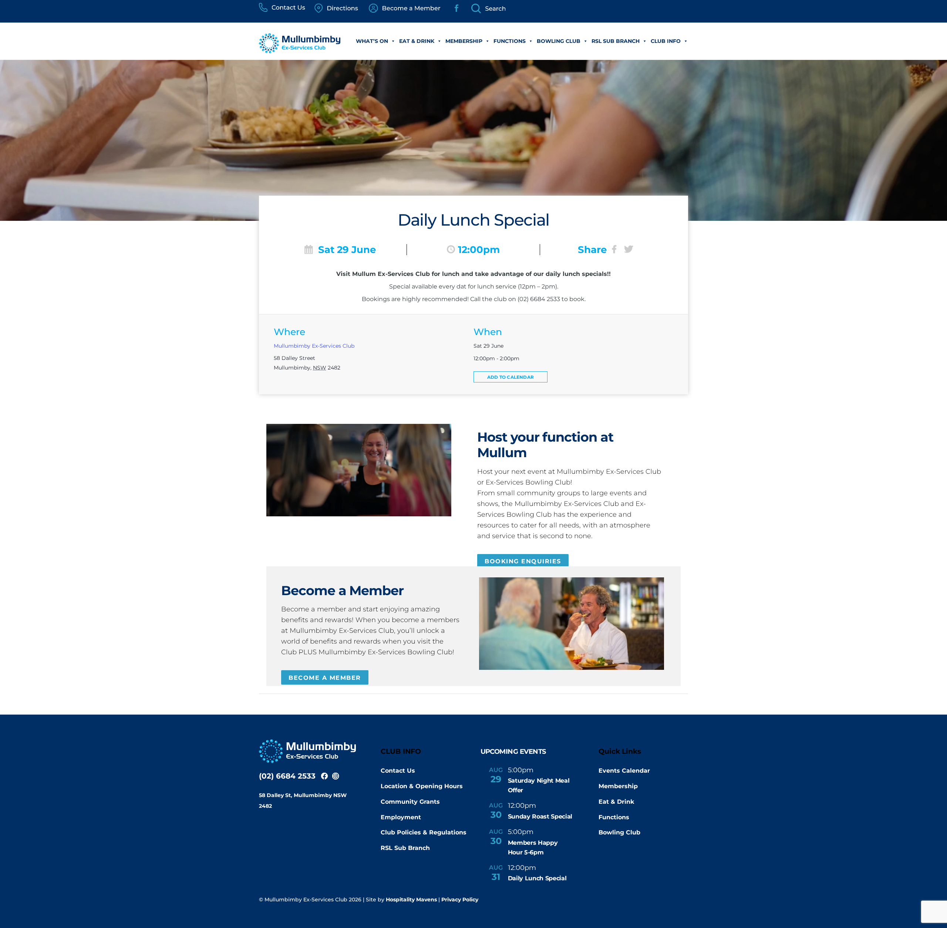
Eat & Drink (416, 41)
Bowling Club (558, 41)
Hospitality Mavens (411, 899)
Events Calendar (624, 770)
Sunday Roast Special (540, 816)
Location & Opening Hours (422, 786)
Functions (509, 41)
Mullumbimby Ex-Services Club (314, 345)
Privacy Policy (459, 899)
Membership (463, 41)
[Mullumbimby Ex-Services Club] (299, 49)
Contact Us (398, 770)
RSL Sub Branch (616, 41)
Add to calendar (510, 377)
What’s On (372, 41)
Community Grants (410, 801)
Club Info (666, 41)
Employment (401, 817)
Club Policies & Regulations (423, 832)
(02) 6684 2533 (287, 776)
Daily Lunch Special (537, 878)
